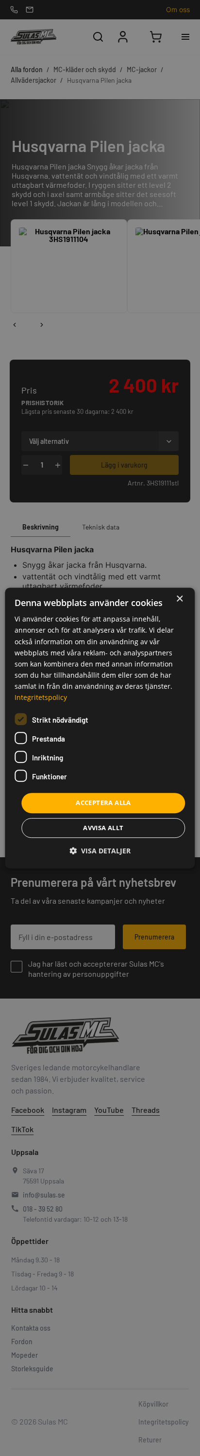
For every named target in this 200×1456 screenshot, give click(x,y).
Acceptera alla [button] (103, 802)
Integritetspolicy (41, 697)
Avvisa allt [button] (103, 827)
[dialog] (100, 728)
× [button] (179, 599)
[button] (100, 850)
